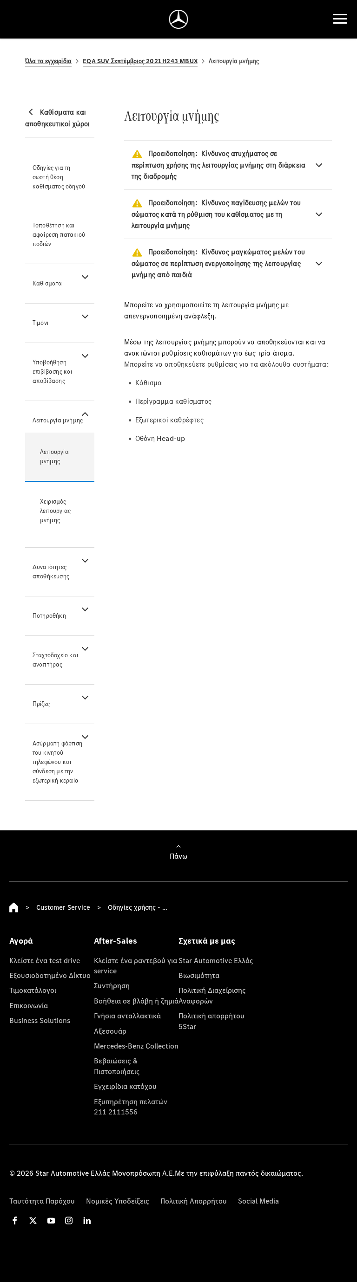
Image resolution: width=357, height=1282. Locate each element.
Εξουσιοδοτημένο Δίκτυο (50, 975)
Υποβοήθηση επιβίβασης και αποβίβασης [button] (53, 371)
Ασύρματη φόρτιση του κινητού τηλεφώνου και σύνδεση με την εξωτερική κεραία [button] (57, 762)
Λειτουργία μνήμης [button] (58, 420)
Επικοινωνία (28, 1005)
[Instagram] (68, 1220)
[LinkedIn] (87, 1220)
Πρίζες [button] (41, 703)
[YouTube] (51, 1220)
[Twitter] (33, 1220)
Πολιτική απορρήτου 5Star (211, 1020)
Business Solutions (39, 1020)
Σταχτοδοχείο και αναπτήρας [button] (55, 660)
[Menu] (340, 19)
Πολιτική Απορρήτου (193, 1200)
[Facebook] (14, 1220)
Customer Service (63, 907)
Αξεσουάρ (110, 1031)
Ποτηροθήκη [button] (49, 615)
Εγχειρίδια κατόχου (125, 1086)
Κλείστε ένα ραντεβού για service (135, 965)
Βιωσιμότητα (198, 975)
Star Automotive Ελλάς (215, 960)
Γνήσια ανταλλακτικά (127, 1015)
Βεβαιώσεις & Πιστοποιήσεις (117, 1065)
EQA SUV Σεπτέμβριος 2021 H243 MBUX (140, 61)
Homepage (14, 907)
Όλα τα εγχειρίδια (48, 61)
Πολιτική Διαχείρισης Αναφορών (212, 995)
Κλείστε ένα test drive (44, 960)
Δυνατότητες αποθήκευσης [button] (51, 572)
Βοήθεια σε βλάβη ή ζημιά (136, 1000)
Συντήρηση (112, 985)
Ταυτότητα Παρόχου (42, 1200)
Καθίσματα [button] (47, 283)
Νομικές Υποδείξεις (117, 1200)
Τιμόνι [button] (40, 322)
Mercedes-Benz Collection (136, 1045)
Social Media (258, 1200)
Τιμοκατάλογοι (32, 990)
